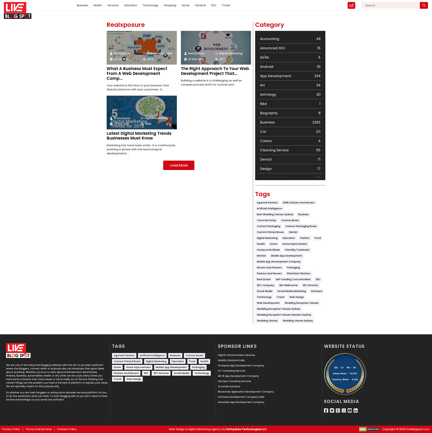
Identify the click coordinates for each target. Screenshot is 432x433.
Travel (226, 5)
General (200, 5)
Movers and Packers (269, 267)
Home (186, 5)
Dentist (293, 232)
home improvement (294, 244)
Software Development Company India (241, 397)
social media (264, 291)
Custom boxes (290, 220)
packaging (293, 267)
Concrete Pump (266, 220)
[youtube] (350, 410)
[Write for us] (351, 5)
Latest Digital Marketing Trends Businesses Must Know (139, 136)
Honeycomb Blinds (268, 250)
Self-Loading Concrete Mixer (293, 279)
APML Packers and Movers (299, 202)
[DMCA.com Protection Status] (369, 429)
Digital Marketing (230, 53)
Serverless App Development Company (241, 402)
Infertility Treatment (297, 250)
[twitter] (332, 410)
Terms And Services (38, 429)
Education (130, 5)
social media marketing (291, 291)
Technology (150, 5)
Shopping (170, 5)
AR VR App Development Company (238, 376)
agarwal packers (267, 202)
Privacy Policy (11, 429)
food (318, 238)
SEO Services (310, 285)
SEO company (265, 285)
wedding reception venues (302, 303)
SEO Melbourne (288, 285)
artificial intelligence (269, 208)
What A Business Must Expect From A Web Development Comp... (137, 73)
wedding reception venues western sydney (284, 314)
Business (82, 5)
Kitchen (261, 255)
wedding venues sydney (298, 320)
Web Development (159, 53)
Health (97, 5)
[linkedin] (356, 410)
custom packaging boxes (301, 226)
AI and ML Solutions (229, 386)
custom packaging (268, 226)
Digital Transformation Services (236, 355)
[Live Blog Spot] (19, 10)
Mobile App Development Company (279, 261)
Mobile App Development (286, 255)
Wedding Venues (267, 320)
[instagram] (344, 410)
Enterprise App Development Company (241, 365)
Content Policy (67, 429)
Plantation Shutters (298, 273)
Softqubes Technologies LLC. (246, 429)
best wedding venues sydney (275, 214)
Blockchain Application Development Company (246, 391)
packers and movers (269, 273)
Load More (179, 165)
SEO (213, 5)
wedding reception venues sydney (278, 309)
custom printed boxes (270, 232)
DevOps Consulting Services (234, 381)
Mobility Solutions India (231, 360)
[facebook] (326, 410)
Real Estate (264, 279)
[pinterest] (338, 410)
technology (264, 297)
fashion (304, 238)
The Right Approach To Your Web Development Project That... (215, 71)
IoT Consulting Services (231, 370)
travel (280, 297)
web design (296, 297)
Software (316, 291)
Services (113, 5)
